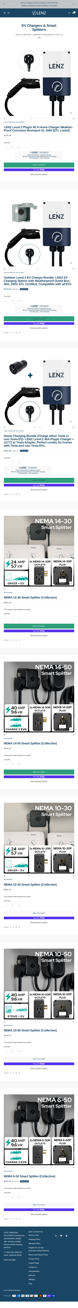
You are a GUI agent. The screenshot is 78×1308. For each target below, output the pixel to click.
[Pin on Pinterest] (13, 332)
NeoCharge (8, 592)
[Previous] (4, 118)
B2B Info (32, 1275)
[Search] (9, 13)
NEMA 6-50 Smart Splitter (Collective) (29, 1176)
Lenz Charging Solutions (14, 122)
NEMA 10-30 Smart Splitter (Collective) (30, 884)
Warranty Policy (34, 1243)
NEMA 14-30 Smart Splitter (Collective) (30, 597)
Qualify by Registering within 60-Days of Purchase (39, 6)
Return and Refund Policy (38, 1255)
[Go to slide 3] (34, 118)
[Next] (73, 118)
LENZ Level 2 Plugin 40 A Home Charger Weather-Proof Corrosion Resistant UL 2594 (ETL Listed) (38, 128)
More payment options (39, 174)
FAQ (30, 1284)
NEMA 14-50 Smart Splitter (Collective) (30, 743)
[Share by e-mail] (19, 332)
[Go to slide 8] (43, 118)
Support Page (34, 1263)
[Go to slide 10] (46, 118)
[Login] (69, 13)
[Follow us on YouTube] (61, 1235)
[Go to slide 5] (41, 427)
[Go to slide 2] (36, 427)
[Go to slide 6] (43, 427)
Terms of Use (34, 1235)
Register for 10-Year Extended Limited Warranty (39, 1249)
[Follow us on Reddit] (66, 1235)
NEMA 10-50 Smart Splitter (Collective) (30, 1030)
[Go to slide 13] (49, 734)
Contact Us (33, 1267)
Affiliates (32, 1279)
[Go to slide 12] (47, 734)
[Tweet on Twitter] (16, 332)
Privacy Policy (34, 1259)
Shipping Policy (34, 1239)
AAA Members (34, 1271)
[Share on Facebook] (10, 332)
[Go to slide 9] (42, 734)
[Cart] (73, 13)
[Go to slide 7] (41, 118)
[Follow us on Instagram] (55, 1235)
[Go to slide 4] (36, 118)
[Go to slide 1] (31, 118)
